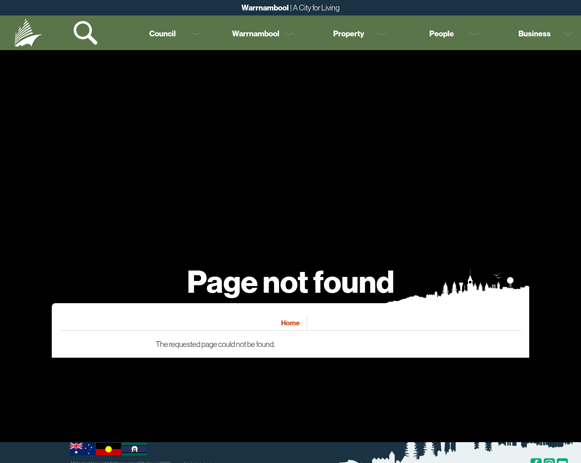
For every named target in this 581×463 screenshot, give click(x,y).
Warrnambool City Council (28, 32)
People (441, 33)
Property (348, 33)
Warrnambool (255, 33)
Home (290, 322)
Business (534, 33)
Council (162, 33)
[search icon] (86, 32)
